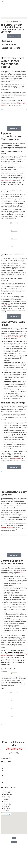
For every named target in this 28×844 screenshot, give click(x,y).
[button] (14, 18)
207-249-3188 (14, 748)
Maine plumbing (16, 458)
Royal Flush (6, 305)
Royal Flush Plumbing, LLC (15, 337)
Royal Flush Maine (6, 180)
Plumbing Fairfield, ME (7, 527)
